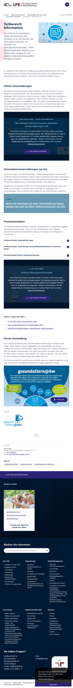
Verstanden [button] (53, 684)
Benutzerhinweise (28, 683)
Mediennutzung (27, 464)
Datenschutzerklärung (36, 144)
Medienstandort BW (33, 610)
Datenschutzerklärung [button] (46, 679)
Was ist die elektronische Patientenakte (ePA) (25, 325)
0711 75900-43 (11, 452)
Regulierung (30, 561)
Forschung (7, 610)
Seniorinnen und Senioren (44, 464)
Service (51, 610)
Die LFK (6, 561)
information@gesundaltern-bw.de (19, 454)
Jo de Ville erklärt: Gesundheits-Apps (22, 321)
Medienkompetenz (12, 464)
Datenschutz (17, 683)
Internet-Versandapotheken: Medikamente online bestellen (30, 328)
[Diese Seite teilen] (36, 435)
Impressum (7, 683)
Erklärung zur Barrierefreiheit (13, 684)
